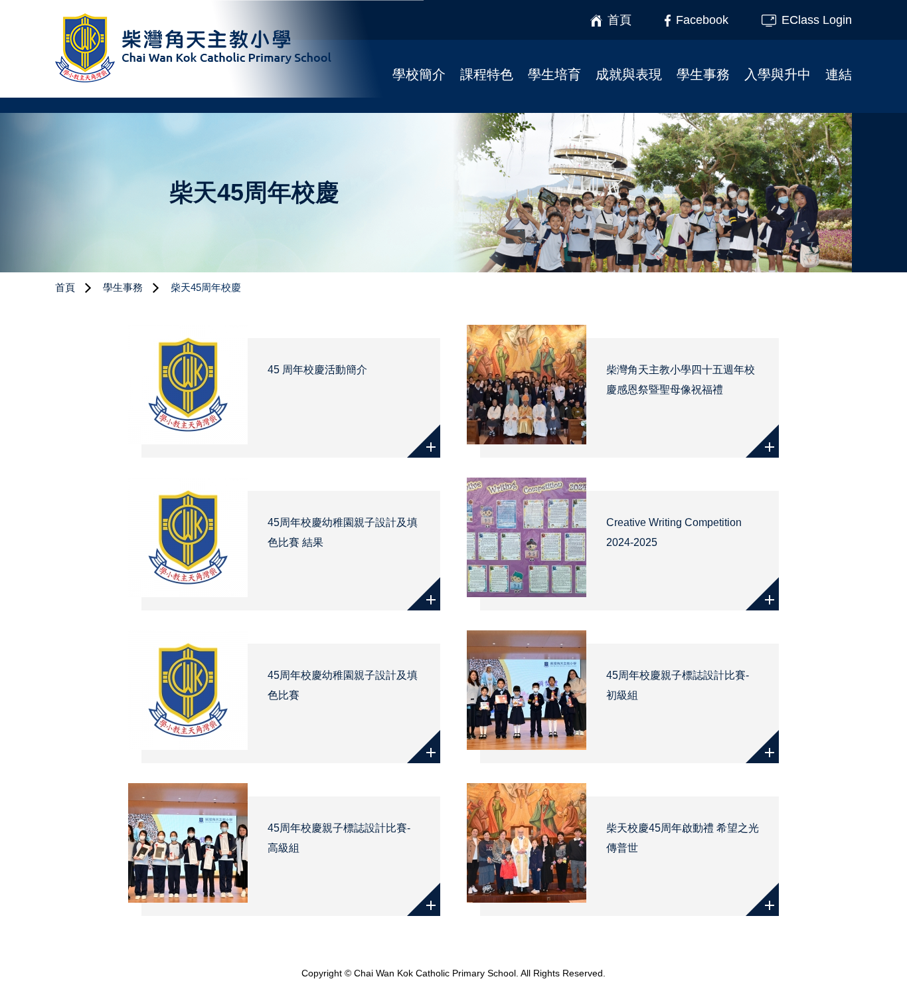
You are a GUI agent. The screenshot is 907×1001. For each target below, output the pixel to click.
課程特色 (486, 74)
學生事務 (703, 74)
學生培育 (554, 74)
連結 (838, 74)
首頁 (65, 287)
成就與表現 (629, 74)
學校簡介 (419, 74)
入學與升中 (777, 74)
